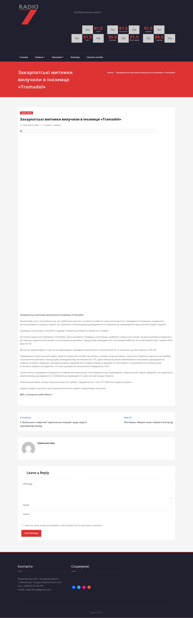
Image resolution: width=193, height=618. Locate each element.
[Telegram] (79, 587)
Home (110, 72)
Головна (23, 57)
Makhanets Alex (31, 125)
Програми (57, 57)
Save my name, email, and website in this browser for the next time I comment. (63, 525)
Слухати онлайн (95, 57)
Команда (75, 57)
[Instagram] (84, 587)
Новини (39, 57)
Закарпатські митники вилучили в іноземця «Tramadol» (145, 72)
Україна (57, 125)
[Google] (89, 587)
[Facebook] (73, 587)
